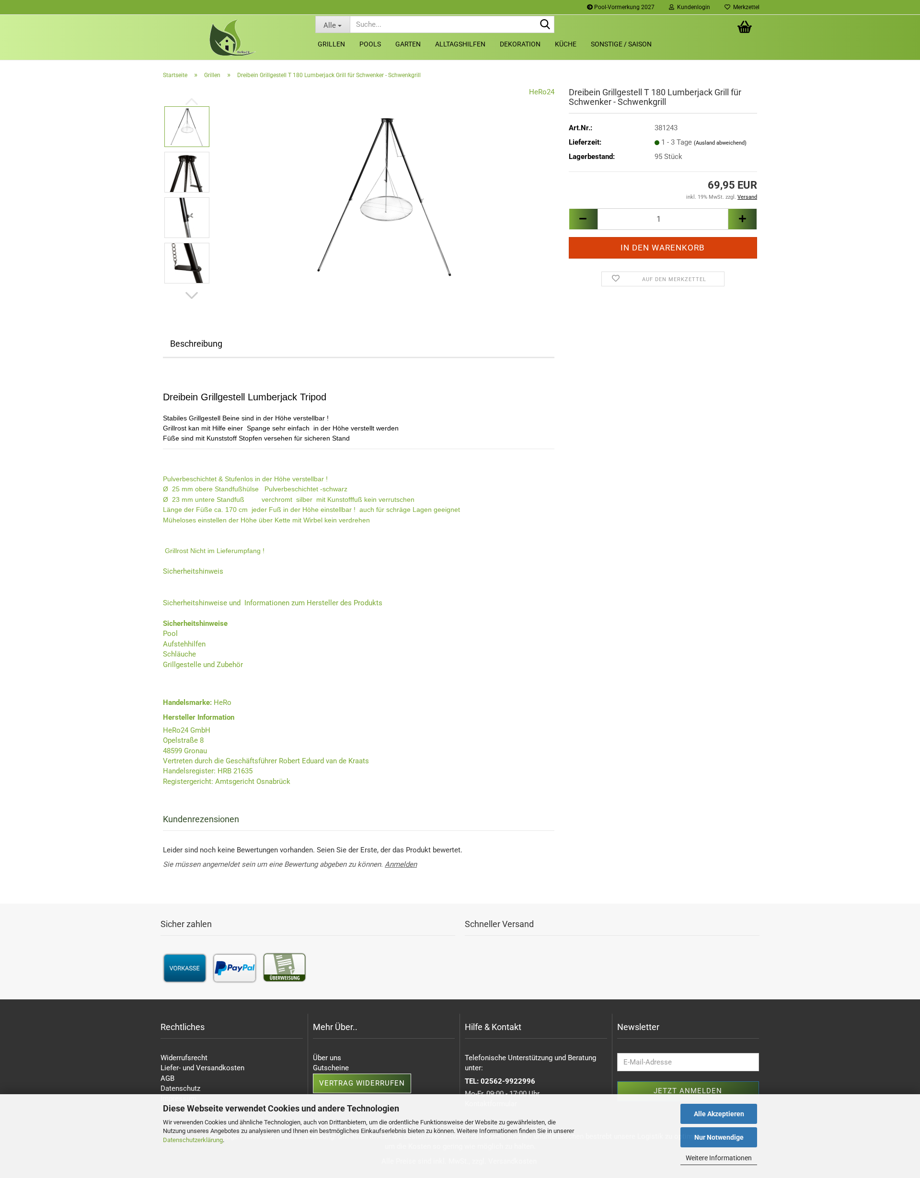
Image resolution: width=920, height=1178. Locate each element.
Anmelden (401, 864)
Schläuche (179, 654)
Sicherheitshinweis (193, 571)
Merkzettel (744, 7)
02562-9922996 (508, 1081)
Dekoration (520, 44)
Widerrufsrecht (184, 1057)
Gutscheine (331, 1068)
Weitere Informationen (719, 1158)
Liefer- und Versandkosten (202, 1068)
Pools (370, 44)
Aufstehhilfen (184, 644)
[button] (191, 295)
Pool (170, 633)
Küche (565, 44)
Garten (408, 44)
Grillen (331, 44)
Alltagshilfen (460, 44)
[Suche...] (545, 25)
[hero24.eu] (232, 37)
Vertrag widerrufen (362, 1083)
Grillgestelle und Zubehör (203, 664)
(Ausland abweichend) (720, 143)
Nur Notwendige (719, 1137)
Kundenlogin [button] (692, 7)
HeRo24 (541, 92)
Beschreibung (196, 344)
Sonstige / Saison (621, 44)
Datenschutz (180, 1088)
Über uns (327, 1057)
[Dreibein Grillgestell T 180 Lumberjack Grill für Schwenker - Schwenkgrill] (386, 194)
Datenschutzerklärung (193, 1140)
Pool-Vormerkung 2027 (624, 7)
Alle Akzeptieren (719, 1114)
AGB (167, 1078)
